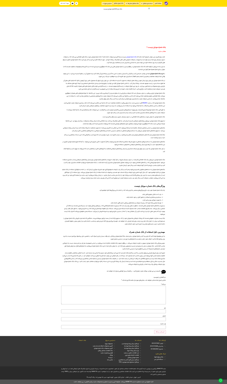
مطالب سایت (162, 51)
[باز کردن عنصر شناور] (220, 380)
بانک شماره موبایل (131, 57)
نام (165, 308)
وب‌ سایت (163, 324)
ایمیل (164, 316)
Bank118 (145, 103)
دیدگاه (163, 284)
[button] (76, 3)
